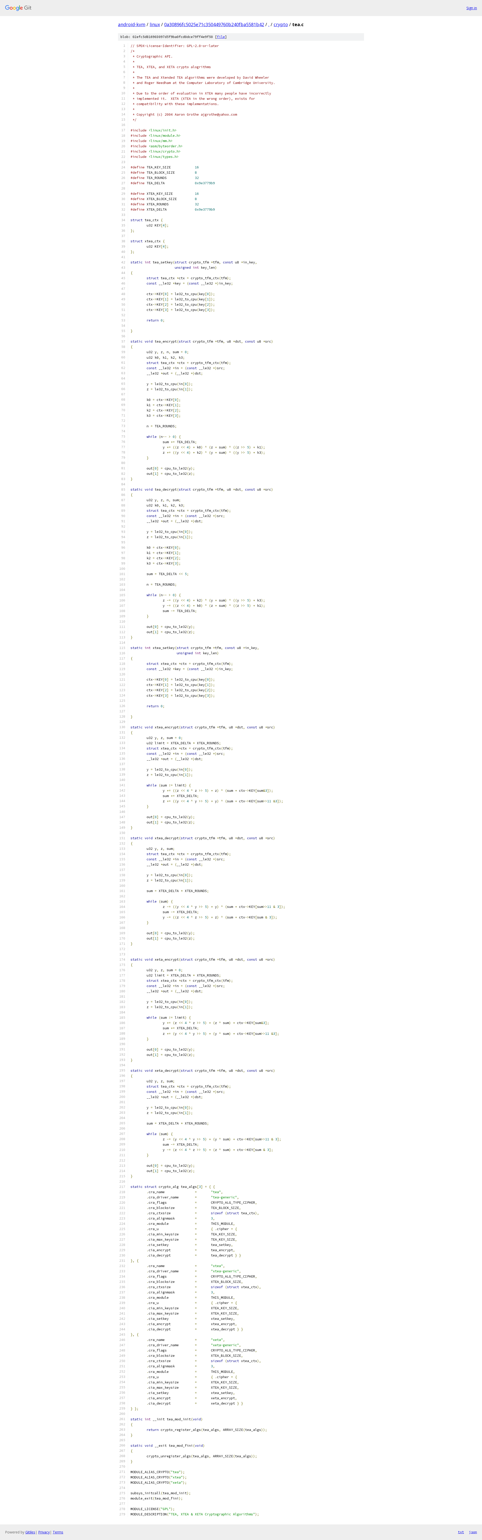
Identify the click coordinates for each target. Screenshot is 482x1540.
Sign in (471, 8)
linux (155, 24)
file (221, 37)
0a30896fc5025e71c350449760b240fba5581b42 (214, 24)
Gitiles (30, 1532)
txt (461, 1532)
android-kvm (131, 24)
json (473, 1532)
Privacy (44, 1532)
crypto (281, 24)
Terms (58, 1532)
